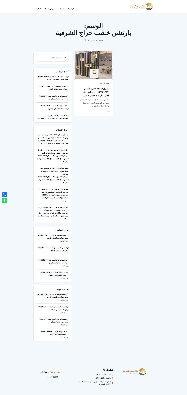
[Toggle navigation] (79, 6)
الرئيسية (71, 9)
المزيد (107, 112)
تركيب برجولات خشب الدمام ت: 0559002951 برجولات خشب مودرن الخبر (53, 87)
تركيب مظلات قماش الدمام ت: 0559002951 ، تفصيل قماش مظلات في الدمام (53, 78)
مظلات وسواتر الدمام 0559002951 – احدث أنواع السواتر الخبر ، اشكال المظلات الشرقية (54, 197)
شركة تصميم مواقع (56, 372)
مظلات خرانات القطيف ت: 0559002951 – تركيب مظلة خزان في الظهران (54, 107)
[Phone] (4, 194)
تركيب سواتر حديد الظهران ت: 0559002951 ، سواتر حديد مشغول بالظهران (53, 97)
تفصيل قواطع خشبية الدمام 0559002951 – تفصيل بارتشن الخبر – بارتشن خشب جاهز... (95, 92)
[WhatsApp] (4, 200)
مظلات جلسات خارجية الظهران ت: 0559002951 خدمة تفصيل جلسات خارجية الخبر (53, 117)
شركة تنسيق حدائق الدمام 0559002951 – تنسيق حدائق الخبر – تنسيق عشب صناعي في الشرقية (53, 158)
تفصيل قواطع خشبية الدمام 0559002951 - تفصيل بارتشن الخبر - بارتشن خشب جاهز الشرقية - (54, 171)
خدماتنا (61, 9)
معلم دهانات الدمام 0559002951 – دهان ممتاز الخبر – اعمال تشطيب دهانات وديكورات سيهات (53, 216)
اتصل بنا (38, 9)
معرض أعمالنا (50, 9)
